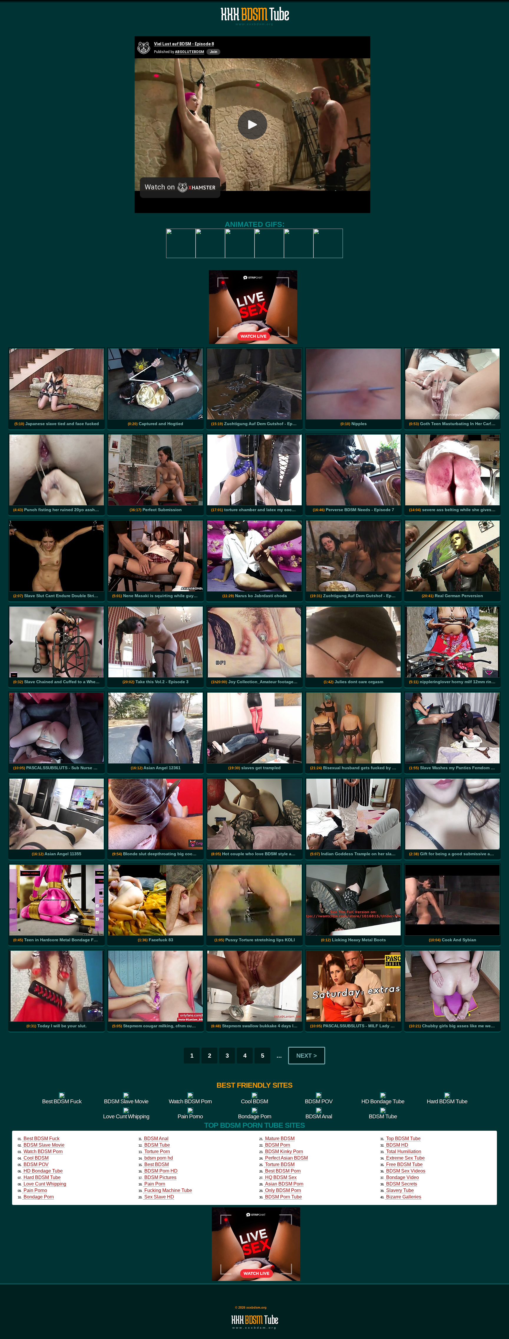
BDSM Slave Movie (44, 1145)
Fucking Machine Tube (168, 1190)
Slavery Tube (400, 1190)
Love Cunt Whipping (45, 1183)
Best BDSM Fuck (42, 1138)
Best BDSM (156, 1164)
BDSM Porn (277, 1145)
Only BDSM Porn (283, 1190)
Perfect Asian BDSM (286, 1157)
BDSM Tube (157, 1145)
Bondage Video (402, 1177)
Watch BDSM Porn (43, 1151)
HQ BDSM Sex (281, 1177)
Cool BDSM (36, 1157)
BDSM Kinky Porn (284, 1151)
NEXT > (306, 1055)
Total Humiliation (403, 1151)
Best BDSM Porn (283, 1170)
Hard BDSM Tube (42, 1177)
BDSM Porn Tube (283, 1196)
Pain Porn (154, 1183)
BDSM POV (36, 1164)
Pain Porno (35, 1190)
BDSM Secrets (401, 1183)
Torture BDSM (280, 1164)
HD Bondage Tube (43, 1170)
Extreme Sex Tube (405, 1157)
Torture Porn (157, 1151)
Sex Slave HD (159, 1196)
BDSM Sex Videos (405, 1170)
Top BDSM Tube (403, 1138)
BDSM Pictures (160, 1177)
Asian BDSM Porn (284, 1183)
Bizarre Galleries (403, 1196)
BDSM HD (397, 1145)
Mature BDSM (280, 1138)
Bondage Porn (39, 1196)
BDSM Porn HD (161, 1170)
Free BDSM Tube (404, 1164)
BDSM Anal (156, 1138)
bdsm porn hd (158, 1157)
